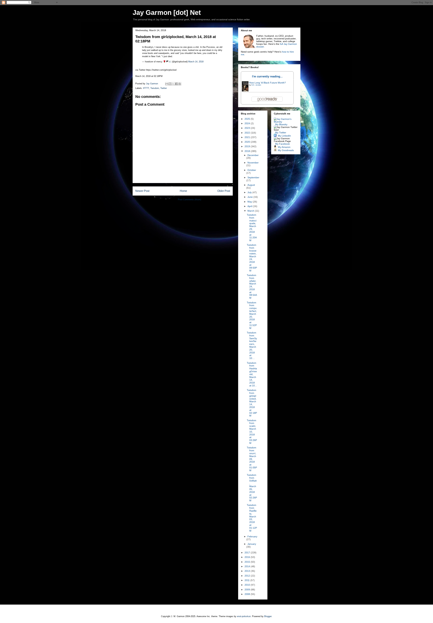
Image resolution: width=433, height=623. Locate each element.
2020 (248, 141)
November (253, 162)
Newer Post (142, 190)
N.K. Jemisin (256, 85)
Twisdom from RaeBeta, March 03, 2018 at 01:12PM (252, 518)
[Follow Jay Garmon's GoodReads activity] (275, 150)
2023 (248, 128)
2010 (248, 584)
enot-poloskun (244, 616)
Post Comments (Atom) (189, 199)
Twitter (163, 88)
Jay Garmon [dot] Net (167, 12)
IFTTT (146, 88)
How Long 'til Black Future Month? (267, 82)
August (251, 185)
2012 (248, 575)
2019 (248, 146)
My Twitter (280, 132)
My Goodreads (286, 150)
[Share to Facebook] (176, 84)
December (253, 155)
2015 (248, 561)
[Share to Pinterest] (179, 84)
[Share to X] (173, 84)
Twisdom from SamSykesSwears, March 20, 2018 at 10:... (252, 345)
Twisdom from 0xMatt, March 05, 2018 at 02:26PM (252, 488)
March (251, 210)
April (250, 206)
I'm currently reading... (267, 76)
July (249, 192)
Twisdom (154, 88)
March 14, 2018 (195, 61)
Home (183, 190)
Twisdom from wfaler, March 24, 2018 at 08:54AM (252, 286)
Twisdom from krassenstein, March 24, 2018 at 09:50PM (252, 258)
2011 (247, 580)
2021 (248, 137)
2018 (248, 151)
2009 (248, 589)
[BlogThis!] (170, 84)
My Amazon (284, 147)
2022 (248, 132)
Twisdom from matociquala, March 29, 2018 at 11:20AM (252, 227)
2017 (248, 552)
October (251, 170)
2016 (248, 557)
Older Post (223, 190)
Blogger (267, 616)
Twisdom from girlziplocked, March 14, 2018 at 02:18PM (252, 403)
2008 (248, 594)
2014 (248, 566)
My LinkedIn (284, 135)
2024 (248, 123)
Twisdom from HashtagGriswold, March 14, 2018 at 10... (252, 374)
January (251, 544)
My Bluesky (281, 124)
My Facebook (282, 143)
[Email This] (166, 84)
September (253, 177)
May (250, 201)
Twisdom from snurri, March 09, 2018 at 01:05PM (252, 459)
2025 (248, 118)
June (250, 197)
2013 (248, 571)
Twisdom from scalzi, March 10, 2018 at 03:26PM (252, 431)
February (252, 536)
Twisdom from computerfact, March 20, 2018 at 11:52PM (252, 315)
